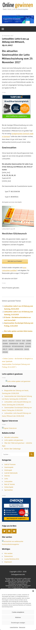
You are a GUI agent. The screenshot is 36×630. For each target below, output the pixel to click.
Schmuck (28, 346)
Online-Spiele (8, 487)
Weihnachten (19, 349)
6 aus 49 (18, 340)
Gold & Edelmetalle (10, 473)
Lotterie (28, 343)
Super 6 (11, 349)
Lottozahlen (7, 336)
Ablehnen (18, 617)
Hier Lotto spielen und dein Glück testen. (18, 331)
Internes (7, 476)
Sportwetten (8, 490)
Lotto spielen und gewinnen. (13, 440)
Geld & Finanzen (10, 464)
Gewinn (28, 340)
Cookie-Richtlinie (14, 627)
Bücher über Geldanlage (12, 449)
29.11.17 (5, 340)
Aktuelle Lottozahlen (11, 437)
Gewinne (5, 343)
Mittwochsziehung (18, 346)
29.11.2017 (11, 340)
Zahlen (26, 349)
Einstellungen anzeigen (18, 623)
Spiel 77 (5, 349)
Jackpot (21, 343)
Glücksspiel (8, 470)
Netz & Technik (9, 484)
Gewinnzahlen (13, 343)
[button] (33, 591)
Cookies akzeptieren (18, 612)
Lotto (6, 479)
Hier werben (8, 553)
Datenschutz (22, 627)
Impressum (8, 562)
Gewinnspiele (8, 467)
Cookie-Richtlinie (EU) (11, 559)
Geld (23, 340)
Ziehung (5, 352)
